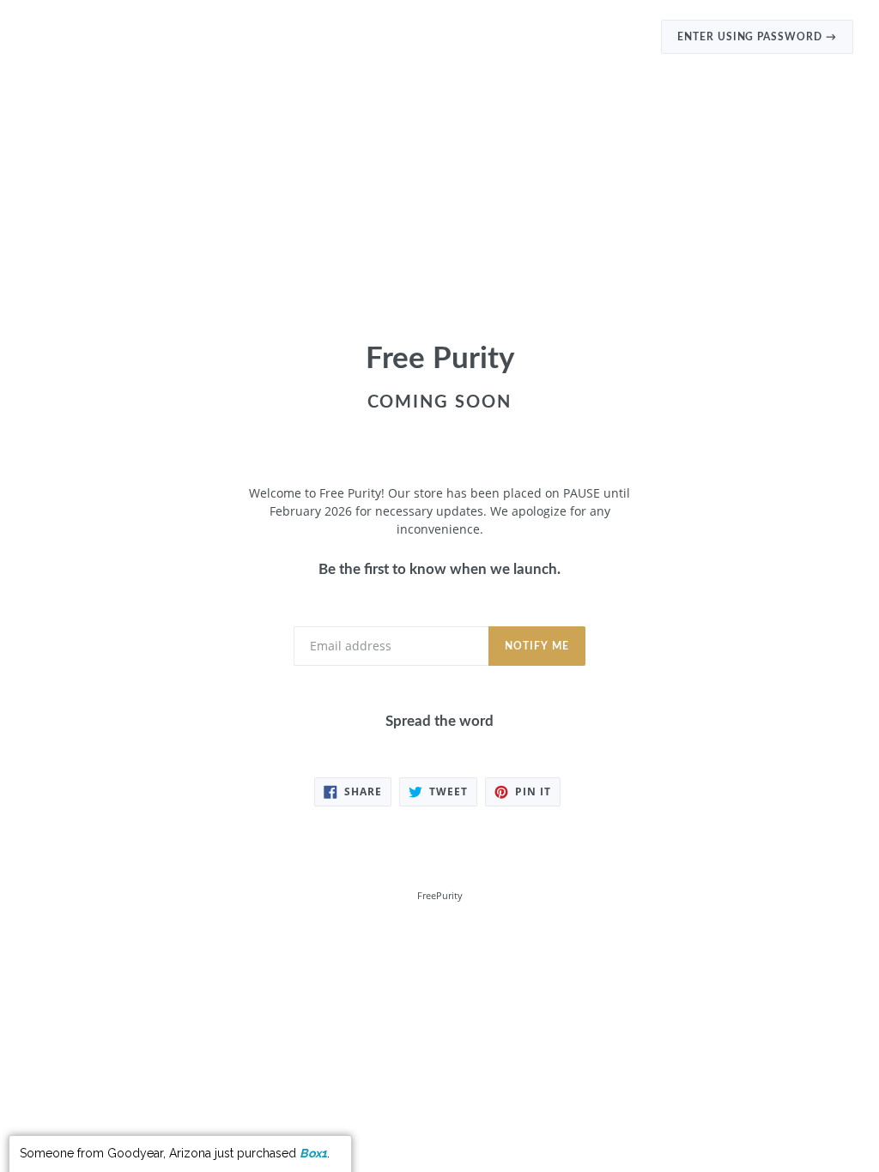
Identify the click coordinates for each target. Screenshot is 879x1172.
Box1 (313, 1132)
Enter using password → (757, 37)
